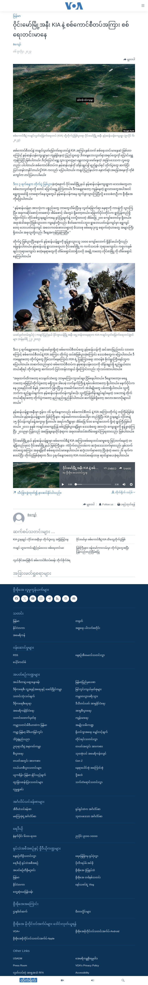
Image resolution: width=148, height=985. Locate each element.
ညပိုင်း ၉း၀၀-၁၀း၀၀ (86, 836)
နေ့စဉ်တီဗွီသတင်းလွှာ (24, 855)
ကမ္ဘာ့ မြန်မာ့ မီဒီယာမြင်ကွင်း (28, 732)
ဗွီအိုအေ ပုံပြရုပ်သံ (85, 870)
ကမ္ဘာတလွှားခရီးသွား (86, 696)
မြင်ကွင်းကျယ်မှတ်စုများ (88, 689)
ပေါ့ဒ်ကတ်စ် (19, 662)
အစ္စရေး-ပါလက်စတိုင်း (87, 628)
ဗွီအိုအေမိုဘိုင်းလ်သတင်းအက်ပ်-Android (97, 931)
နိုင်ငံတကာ (19, 628)
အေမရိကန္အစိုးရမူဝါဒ (86, 958)
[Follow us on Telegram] (49, 598)
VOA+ (16, 931)
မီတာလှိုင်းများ (83, 911)
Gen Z (79, 760)
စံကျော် (17, 44)
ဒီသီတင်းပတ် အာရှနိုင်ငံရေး (90, 703)
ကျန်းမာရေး (81, 717)
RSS (15, 654)
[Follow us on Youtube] (32, 598)
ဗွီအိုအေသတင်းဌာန (76, 472)
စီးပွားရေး (18, 753)
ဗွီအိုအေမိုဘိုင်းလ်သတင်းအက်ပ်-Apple (34, 938)
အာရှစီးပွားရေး (83, 710)
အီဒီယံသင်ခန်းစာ (22, 809)
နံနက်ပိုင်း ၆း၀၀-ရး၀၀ (24, 836)
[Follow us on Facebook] (16, 598)
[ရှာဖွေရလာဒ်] (123, 980)
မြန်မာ (17, 15)
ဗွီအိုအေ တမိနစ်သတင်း (88, 877)
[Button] (129, 59)
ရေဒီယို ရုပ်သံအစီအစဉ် (25, 863)
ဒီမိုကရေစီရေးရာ (22, 703)
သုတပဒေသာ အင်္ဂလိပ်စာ (88, 816)
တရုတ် (79, 620)
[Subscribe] (73, 598)
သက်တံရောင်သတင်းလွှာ (89, 782)
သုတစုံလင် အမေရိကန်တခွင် (90, 753)
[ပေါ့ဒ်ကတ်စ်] (65, 598)
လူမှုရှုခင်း (18, 789)
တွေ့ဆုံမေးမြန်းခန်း (23, 891)
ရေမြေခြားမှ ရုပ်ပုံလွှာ (86, 855)
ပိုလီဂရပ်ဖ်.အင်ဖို (84, 863)
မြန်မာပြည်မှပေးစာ (85, 681)
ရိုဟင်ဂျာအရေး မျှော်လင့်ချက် (91, 732)
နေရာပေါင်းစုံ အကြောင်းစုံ (89, 767)
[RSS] (57, 598)
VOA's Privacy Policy (87, 965)
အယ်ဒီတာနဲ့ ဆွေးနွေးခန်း (26, 681)
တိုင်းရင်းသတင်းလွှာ (86, 739)
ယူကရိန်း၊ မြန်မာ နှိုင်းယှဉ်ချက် (29, 775)
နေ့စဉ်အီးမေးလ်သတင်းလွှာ (90, 654)
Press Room (20, 965)
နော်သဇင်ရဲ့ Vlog (84, 884)
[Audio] (92, 980)
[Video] (62, 980)
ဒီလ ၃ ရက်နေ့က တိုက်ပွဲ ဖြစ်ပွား (32, 184)
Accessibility (82, 972)
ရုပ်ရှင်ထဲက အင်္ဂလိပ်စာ (87, 809)
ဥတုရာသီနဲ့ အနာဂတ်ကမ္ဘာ (27, 746)
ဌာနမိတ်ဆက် (20, 911)
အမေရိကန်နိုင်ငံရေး (23, 710)
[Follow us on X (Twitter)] (24, 598)
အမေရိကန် (19, 635)
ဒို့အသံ (79, 775)
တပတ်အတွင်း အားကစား (26, 760)
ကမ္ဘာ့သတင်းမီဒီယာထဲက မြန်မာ (30, 724)
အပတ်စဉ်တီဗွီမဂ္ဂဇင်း (24, 870)
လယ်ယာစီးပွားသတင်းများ (27, 767)
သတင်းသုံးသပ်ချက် (24, 696)
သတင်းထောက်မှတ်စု (24, 717)
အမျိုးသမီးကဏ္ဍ (84, 724)
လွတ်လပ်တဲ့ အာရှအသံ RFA (28, 972)
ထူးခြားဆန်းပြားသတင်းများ (28, 782)
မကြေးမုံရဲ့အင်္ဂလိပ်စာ (24, 816)
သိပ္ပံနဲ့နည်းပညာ (21, 739)
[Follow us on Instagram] (41, 598)
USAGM (17, 958)
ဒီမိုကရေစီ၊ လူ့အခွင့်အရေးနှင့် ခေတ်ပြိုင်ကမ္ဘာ (37, 689)
